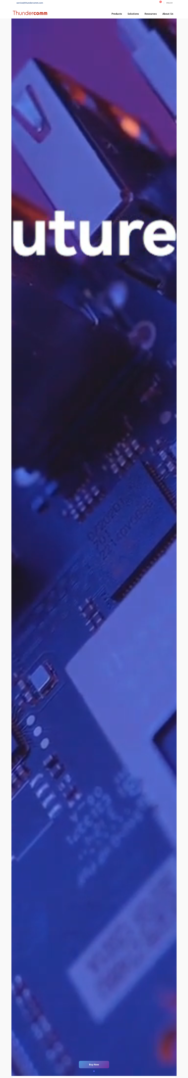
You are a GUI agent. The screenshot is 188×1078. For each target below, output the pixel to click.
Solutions (133, 13)
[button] (94, 1071)
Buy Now (94, 1064)
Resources (151, 13)
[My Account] (154, 3)
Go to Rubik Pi (94, 547)
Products (116, 13)
